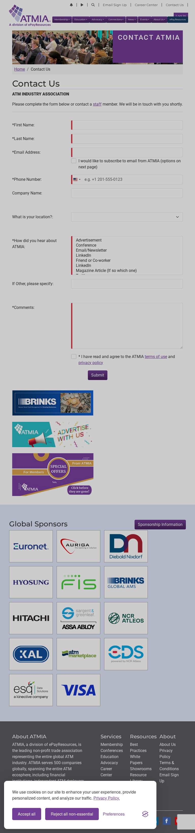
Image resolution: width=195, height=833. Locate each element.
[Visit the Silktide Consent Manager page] (145, 814)
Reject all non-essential (72, 814)
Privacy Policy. (106, 798)
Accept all (27, 814)
